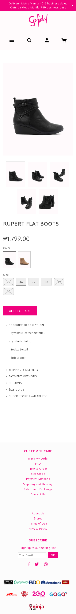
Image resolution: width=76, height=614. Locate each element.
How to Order (38, 468)
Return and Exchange (38, 489)
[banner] (38, 21)
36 (21, 282)
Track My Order (38, 458)
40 (8, 291)
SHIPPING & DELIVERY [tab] (23, 369)
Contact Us (38, 494)
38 (46, 282)
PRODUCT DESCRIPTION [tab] (26, 325)
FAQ (38, 463)
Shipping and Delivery (38, 484)
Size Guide (38, 473)
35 (8, 282)
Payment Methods (38, 478)
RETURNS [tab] (15, 383)
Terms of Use (38, 523)
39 (59, 282)
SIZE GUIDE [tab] (16, 389)
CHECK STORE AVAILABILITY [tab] (28, 396)
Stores (38, 518)
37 (33, 282)
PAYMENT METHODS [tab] (23, 376)
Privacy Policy (38, 528)
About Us (38, 513)
